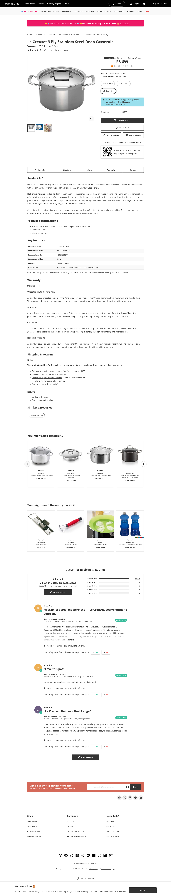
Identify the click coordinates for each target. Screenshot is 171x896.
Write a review (61, 50)
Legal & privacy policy (75, 831)
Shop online (32, 821)
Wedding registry (34, 836)
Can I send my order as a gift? (45, 384)
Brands (39, 35)
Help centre (111, 821)
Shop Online (30, 4)
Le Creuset (51, 35)
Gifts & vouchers (33, 831)
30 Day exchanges (40, 397)
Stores (41, 4)
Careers (70, 826)
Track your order (112, 831)
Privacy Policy (110, 891)
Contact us (110, 826)
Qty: (105, 112)
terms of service (106, 869)
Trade (68, 4)
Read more (69, 640)
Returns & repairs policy (42, 400)
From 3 (46, 50)
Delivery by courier (40, 371)
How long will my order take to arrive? (48, 381)
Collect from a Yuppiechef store (46, 374)
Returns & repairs (113, 836)
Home (29, 35)
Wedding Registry (54, 4)
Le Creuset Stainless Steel (69, 35)
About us (70, 821)
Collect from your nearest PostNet (47, 377)
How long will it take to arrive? (115, 104)
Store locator (32, 826)
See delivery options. (132, 58)
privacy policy (93, 869)
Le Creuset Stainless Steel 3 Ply (96, 35)
